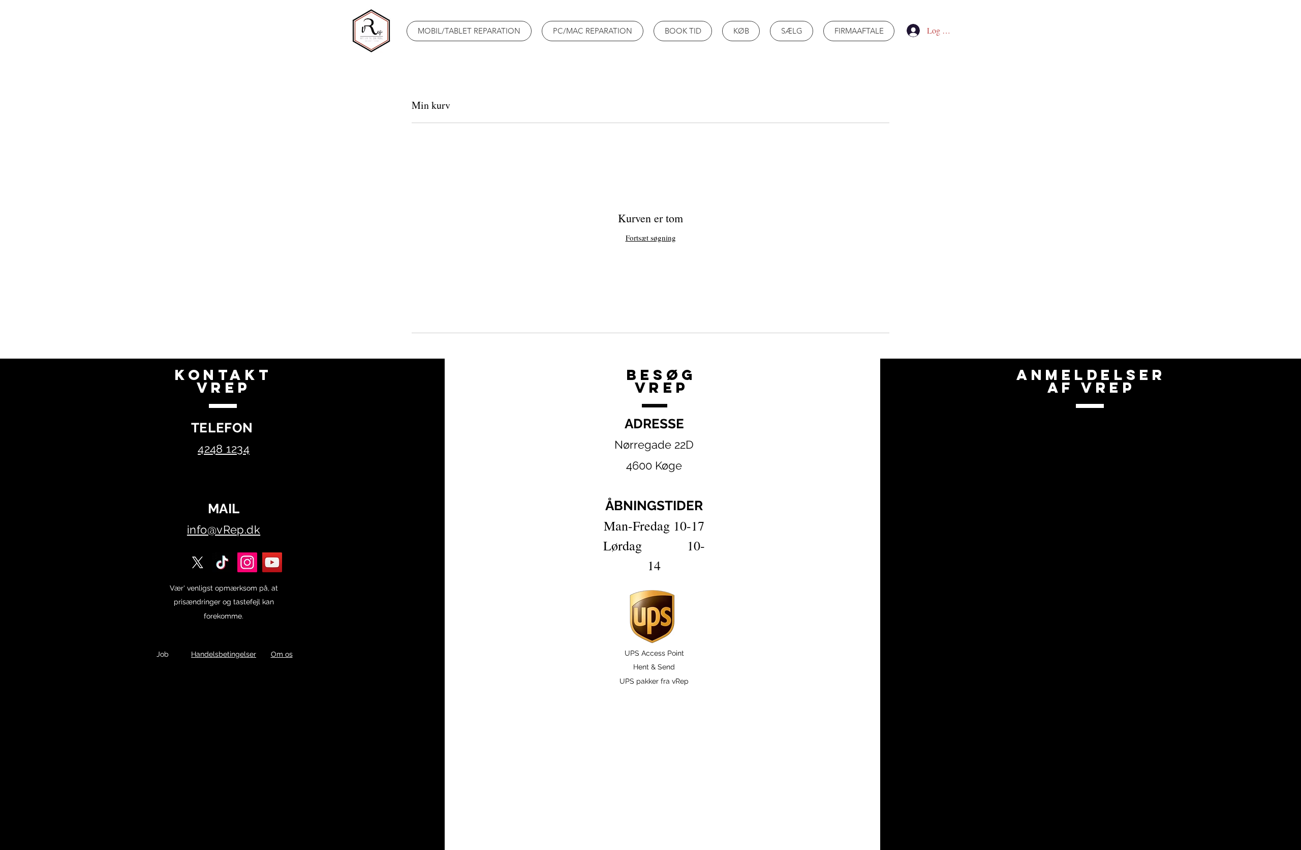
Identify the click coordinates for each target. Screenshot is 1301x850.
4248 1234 (224, 448)
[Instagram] (247, 562)
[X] (197, 562)
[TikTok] (222, 562)
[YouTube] (272, 562)
